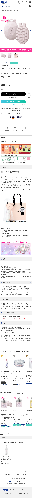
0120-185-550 (17, 481)
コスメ (5, 10)
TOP (2, 10)
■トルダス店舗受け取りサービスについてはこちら (13, 162)
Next (30, 30)
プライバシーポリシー (6, 493)
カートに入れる (13, 94)
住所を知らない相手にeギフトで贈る (13, 101)
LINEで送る (7, 130)
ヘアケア (10, 10)
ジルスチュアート (5, 65)
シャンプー (15, 10)
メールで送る (15, 130)
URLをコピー (24, 130)
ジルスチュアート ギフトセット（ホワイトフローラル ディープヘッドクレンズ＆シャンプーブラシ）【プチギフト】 (6, 415)
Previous (1, 30)
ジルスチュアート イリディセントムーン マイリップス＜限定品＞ (6, 375)
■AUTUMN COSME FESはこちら (9, 155)
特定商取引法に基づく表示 (24, 493)
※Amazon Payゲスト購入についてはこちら (11, 113)
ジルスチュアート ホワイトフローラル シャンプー (6, 460)
